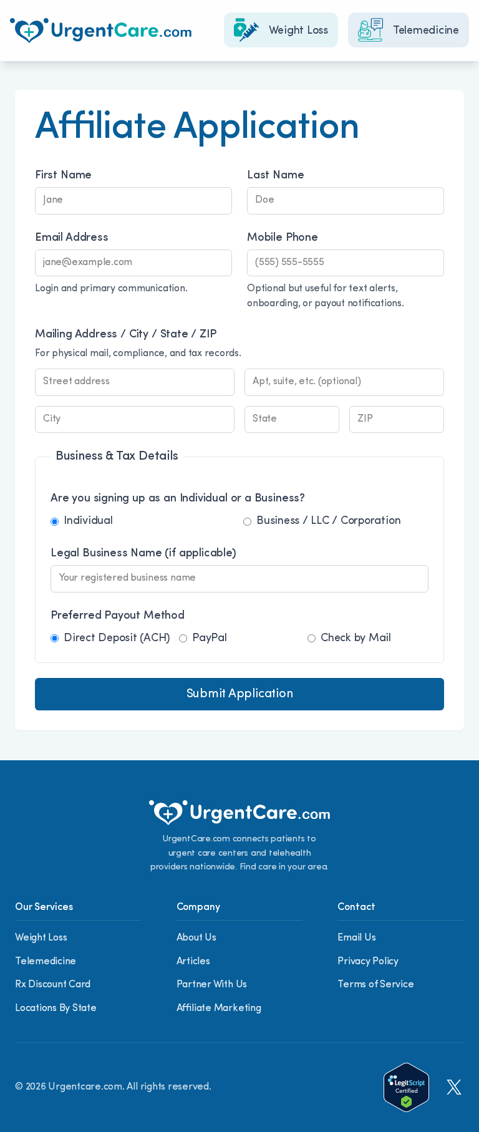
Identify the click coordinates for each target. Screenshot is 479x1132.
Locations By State (56, 1008)
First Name (63, 175)
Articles (193, 962)
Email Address (72, 238)
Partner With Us (212, 985)
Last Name (275, 175)
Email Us (356, 938)
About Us (196, 938)
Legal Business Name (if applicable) (143, 553)
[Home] (100, 30)
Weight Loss (41, 938)
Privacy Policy (368, 962)
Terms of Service (375, 985)
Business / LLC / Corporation (328, 521)
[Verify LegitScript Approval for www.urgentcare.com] (406, 1087)
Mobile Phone (282, 238)
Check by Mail (356, 638)
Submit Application (239, 694)
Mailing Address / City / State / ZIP (125, 335)
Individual (88, 521)
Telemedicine (45, 962)
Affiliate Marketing (219, 1008)
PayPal (209, 638)
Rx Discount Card (52, 985)
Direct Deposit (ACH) (117, 638)
